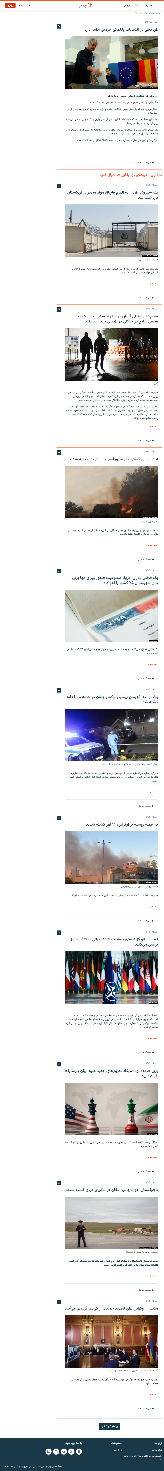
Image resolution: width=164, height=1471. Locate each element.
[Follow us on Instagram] (56, 1452)
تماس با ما (157, 1450)
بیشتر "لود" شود (109, 1426)
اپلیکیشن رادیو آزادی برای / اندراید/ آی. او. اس (143, 1457)
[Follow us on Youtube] (64, 1452)
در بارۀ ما (118, 1450)
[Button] (146, 163)
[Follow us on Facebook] (79, 1452)
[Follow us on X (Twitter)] (71, 1452)
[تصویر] (30, 5)
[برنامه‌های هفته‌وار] (20, 5)
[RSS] (48, 1452)
